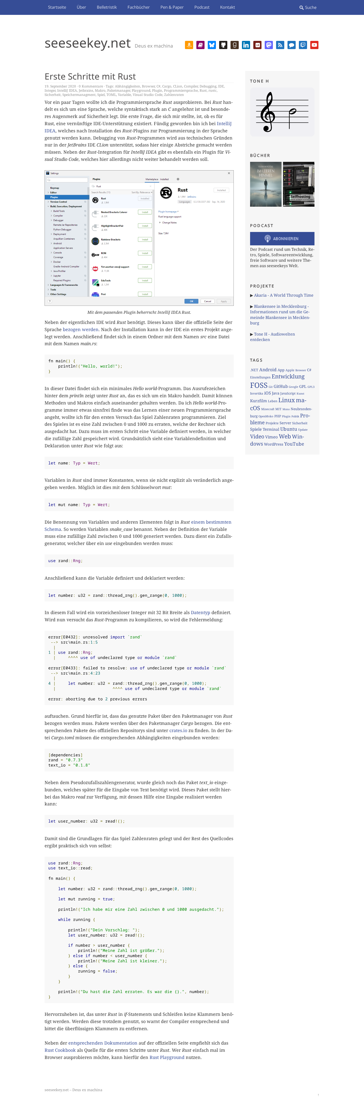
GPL (303, 386)
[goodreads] (235, 44)
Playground (141, 90)
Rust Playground (167, 1057)
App (281, 369)
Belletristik (107, 7)
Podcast (201, 7)
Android (268, 369)
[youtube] (314, 44)
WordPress (273, 444)
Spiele (256, 429)
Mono (286, 409)
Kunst (300, 393)
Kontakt (227, 7)
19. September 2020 (60, 86)
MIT (278, 409)
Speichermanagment (79, 94)
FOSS (259, 385)
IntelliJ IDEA (67, 90)
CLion (177, 86)
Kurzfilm (258, 400)
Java (275, 393)
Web (285, 436)
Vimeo (271, 437)
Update (303, 429)
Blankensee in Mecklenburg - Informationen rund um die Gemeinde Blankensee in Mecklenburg (280, 315)
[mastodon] (269, 44)
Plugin (157, 90)
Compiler (191, 86)
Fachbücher (139, 7)
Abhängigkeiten (127, 86)
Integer (50, 90)
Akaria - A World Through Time (283, 295)
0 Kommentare (91, 86)
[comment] (291, 44)
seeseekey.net (88, 42)
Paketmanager (118, 90)
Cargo (166, 86)
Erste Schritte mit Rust (90, 76)
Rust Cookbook (60, 1050)
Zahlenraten (174, 94)
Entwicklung (288, 376)
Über (81, 7)
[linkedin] (246, 44)
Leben (272, 401)
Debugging (208, 86)
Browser (148, 86)
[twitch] (303, 44)
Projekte (272, 423)
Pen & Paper (172, 7)
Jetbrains (86, 90)
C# (158, 86)
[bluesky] (212, 44)
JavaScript (288, 393)
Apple (290, 370)
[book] (200, 44)
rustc (212, 90)
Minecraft (267, 409)
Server (285, 422)
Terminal (271, 429)
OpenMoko (266, 416)
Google (293, 387)
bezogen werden (81, 329)
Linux (286, 400)
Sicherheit (53, 94)
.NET (254, 370)
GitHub (281, 386)
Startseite (57, 7)
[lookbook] (257, 44)
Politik (295, 416)
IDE (221, 86)
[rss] (280, 44)
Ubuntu (288, 429)
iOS (267, 393)
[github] (223, 44)
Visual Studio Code (147, 94)
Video (257, 436)
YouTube (294, 444)
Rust (203, 90)
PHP (277, 416)
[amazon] (189, 44)
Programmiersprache (181, 90)
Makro (100, 90)
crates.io (178, 730)
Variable (124, 94)
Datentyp (200, 612)
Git (271, 387)
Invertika (256, 393)
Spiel (101, 94)
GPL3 (311, 387)
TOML (111, 94)
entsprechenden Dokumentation (102, 1043)
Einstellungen (260, 377)
